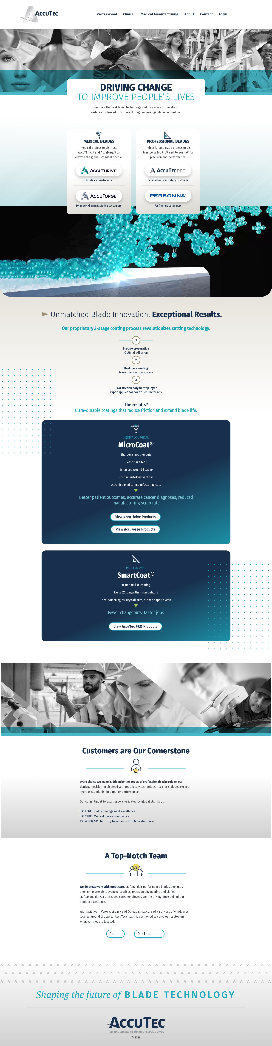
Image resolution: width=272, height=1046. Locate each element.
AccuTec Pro (168, 170)
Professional (107, 14)
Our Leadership (149, 934)
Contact (206, 14)
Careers (115, 934)
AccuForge (99, 196)
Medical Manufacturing (159, 14)
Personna (168, 196)
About (189, 14)
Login (223, 14)
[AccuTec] (39, 14)
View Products (135, 517)
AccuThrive (99, 170)
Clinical (129, 14)
